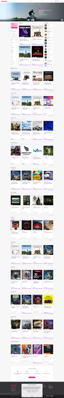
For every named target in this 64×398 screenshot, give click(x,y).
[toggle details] (30, 45)
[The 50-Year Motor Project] (48, 225)
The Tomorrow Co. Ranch (15, 157)
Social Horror (35, 232)
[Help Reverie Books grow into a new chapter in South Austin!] (37, 151)
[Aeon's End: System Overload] (15, 275)
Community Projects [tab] (23, 69)
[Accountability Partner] (48, 101)
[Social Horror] (37, 225)
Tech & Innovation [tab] (22, 24)
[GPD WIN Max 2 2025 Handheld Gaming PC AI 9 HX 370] (26, 76)
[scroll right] (62, 20)
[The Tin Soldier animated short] (26, 200)
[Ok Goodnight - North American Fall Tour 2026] (37, 126)
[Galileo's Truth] (26, 275)
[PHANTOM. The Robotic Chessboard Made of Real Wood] (48, 76)
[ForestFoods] (48, 151)
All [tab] (19, 24)
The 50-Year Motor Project (48, 232)
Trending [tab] (12, 243)
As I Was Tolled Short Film (15, 207)
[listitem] (14, 41)
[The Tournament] (26, 225)
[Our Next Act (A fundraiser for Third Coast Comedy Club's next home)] (26, 126)
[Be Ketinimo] (48, 200)
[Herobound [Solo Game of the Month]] (37, 175)
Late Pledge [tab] (21, 94)
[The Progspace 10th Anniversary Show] (37, 275)
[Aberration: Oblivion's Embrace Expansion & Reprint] (15, 175)
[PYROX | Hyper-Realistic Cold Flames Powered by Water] (37, 52)
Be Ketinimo (46, 207)
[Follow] (12, 205)
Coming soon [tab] (12, 218)
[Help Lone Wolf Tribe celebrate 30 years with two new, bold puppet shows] (15, 126)
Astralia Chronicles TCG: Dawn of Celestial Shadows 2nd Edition (48, 183)
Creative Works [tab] (26, 24)
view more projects (40, 66)
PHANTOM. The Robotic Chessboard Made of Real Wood (48, 84)
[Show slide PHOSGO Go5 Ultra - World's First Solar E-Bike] (32, 20)
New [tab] (15, 218)
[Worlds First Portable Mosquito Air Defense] (37, 76)
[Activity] (57, 1)
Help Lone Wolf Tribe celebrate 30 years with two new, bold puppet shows (15, 134)
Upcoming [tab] (14, 94)
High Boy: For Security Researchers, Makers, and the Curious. (24, 40)
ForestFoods (46, 157)
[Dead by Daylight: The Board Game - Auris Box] (26, 175)
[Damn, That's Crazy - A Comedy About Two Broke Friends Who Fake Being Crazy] (15, 225)
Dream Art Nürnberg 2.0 (25, 157)
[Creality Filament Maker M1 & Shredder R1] (15, 76)
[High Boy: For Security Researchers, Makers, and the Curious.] (25, 31)
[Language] (56, 1)
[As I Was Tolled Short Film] (15, 200)
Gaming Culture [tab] (30, 24)
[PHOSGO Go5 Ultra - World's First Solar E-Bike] (25, 52)
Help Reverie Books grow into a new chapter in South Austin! (37, 158)
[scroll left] (61, 20)
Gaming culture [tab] (27, 69)
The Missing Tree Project (37, 207)
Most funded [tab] (15, 243)
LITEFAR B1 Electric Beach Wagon (37, 39)
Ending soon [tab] (24, 94)
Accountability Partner (47, 108)
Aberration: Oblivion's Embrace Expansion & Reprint (14, 183)
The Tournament (24, 232)
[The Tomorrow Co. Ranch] (15, 151)
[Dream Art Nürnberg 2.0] (26, 151)
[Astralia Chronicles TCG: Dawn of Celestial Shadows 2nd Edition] (48, 175)
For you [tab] (12, 94)
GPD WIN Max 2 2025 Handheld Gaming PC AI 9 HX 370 (26, 84)
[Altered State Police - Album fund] (48, 126)
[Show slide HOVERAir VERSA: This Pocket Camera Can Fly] (29, 20)
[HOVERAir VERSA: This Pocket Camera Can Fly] (15, 101)
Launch (14, 27)
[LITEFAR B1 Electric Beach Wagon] (37, 31)
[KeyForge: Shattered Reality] (48, 275)
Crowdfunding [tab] (17, 94)
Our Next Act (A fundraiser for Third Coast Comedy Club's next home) (26, 134)
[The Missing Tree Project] (37, 200)
